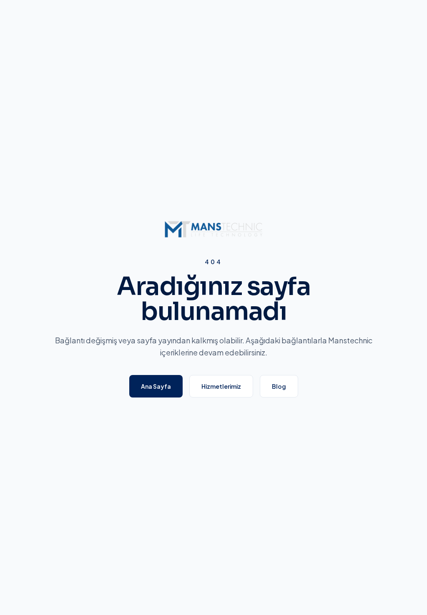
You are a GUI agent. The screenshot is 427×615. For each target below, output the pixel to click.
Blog (279, 386)
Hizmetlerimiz (221, 386)
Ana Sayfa (156, 386)
